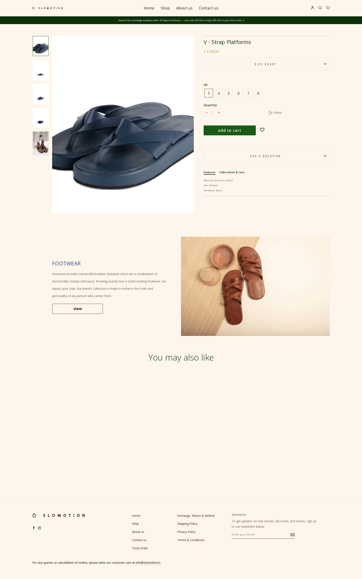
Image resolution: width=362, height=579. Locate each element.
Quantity (210, 105)
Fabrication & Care (232, 172)
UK (206, 85)
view (77, 308)
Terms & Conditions (190, 540)
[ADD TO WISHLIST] (262, 130)
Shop (165, 7)
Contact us (208, 7)
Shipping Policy (187, 524)
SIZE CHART (266, 64)
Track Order (140, 548)
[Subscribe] (293, 534)
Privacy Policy (186, 532)
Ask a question (265, 156)
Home (149, 7)
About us (184, 7)
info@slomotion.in (148, 563)
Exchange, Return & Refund (196, 516)
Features (209, 172)
